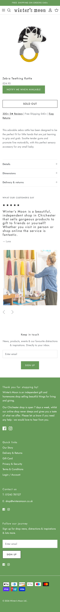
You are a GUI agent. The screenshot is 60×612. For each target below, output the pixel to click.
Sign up (30, 365)
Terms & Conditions (13, 469)
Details (6, 164)
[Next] (12, 312)
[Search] (10, 10)
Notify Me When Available (24, 89)
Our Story (8, 447)
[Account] (49, 10)
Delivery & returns (13, 182)
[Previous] (3, 312)
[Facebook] (4, 428)
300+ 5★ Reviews (13, 114)
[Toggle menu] (3, 10)
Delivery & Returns (12, 453)
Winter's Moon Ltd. (18, 600)
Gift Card (8, 458)
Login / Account (11, 475)
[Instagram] (10, 428)
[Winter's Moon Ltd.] (30, 10)
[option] (30, 45)
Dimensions (9, 173)
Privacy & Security (12, 464)
